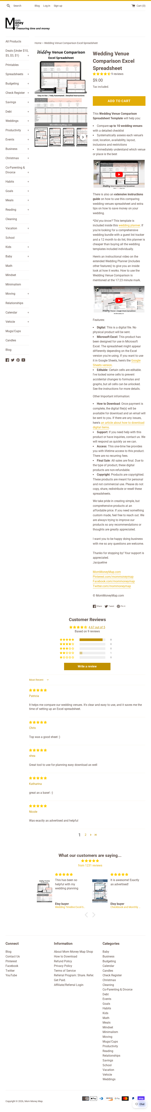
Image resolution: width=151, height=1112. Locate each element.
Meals (17, 200)
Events (17, 139)
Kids (17, 247)
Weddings (17, 121)
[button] (102, 74)
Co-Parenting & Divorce (17, 170)
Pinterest (11, 961)
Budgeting (17, 83)
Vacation (17, 228)
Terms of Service (65, 970)
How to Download (65, 956)
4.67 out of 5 (97, 627)
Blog (37, 5)
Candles (11, 340)
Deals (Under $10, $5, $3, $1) (17, 53)
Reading (17, 209)
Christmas (17, 158)
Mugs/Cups (13, 331)
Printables (12, 65)
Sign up (58, 5)
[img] (38, 690)
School (10, 237)
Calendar (17, 312)
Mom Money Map (33, 1101)
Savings (17, 102)
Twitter (10, 970)
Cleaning (11, 219)
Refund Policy (63, 961)
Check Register (17, 93)
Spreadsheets (17, 74)
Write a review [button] (87, 666)
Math (9, 266)
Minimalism (13, 284)
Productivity (17, 130)
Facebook (12, 966)
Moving (17, 293)
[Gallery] (61, 97)
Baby (17, 256)
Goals (17, 191)
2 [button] (85, 835)
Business (17, 149)
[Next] (82, 87)
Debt (17, 111)
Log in (46, 5)
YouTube (11, 975)
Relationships (14, 303)
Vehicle (17, 321)
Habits (17, 181)
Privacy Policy (63, 966)
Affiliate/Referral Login (68, 985)
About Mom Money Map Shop (73, 951)
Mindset (11, 275)
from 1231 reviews (90, 865)
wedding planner (129, 225)
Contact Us (13, 956)
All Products (13, 41)
